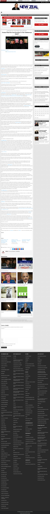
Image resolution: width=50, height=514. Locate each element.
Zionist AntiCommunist (4, 508)
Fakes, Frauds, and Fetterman (39, 67)
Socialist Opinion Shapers (23, 30)
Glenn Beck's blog (4, 406)
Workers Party (27, 420)
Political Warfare (4, 447)
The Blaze (2, 470)
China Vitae (39, 363)
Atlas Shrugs (3, 367)
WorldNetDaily (3, 506)
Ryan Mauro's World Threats (5, 460)
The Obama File (3, 476)
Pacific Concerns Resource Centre (43, 409)
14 (37, 111)
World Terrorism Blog (4, 504)
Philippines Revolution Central (42, 415)
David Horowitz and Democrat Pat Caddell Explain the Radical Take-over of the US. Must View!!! (42, 92)
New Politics (15, 433)
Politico (2, 449)
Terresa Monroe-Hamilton (14, 251)
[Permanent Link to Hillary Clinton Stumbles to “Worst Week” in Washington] (8, 277)
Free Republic (3, 398)
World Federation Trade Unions (43, 474)
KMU (38, 396)
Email (2, 340)
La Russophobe (3, 425)
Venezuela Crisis (3, 500)
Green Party (27, 383)
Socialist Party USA (16, 452)
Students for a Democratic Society (18, 454)
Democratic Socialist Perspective (43, 378)
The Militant (15, 460)
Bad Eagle (2, 373)
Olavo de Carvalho (4, 441)
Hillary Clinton (14, 94)
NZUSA (26, 403)
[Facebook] (44, 2)
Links (38, 405)
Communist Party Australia (42, 365)
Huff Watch (3, 408)
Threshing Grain (3, 489)
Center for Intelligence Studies (6, 379)
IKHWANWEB (40, 382)
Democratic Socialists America (18, 368)
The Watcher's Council (13, 247)
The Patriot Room (4, 478)
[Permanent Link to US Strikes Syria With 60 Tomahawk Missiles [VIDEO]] (8, 306)
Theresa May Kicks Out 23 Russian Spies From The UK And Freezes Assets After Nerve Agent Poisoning (25, 315)
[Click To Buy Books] (17, 27)
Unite (26, 416)
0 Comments (45, 124)
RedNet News (40, 457)
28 (37, 115)
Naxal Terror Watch (4, 434)
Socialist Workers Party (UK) (30, 457)
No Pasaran (3, 436)
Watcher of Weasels (21, 247)
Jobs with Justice (16, 418)
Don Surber (3, 68)
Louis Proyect (15, 422)
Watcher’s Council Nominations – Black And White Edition (16, 240)
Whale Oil (27, 369)
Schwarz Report (3, 462)
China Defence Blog (4, 383)
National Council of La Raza (17, 429)
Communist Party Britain (29, 437)
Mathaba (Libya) (28, 462)
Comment (3, 328)
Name (2, 339)
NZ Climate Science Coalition (30, 365)
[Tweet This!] (13, 249)
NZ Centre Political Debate (29, 363)
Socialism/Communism (16, 30)
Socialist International (41, 462)
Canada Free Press (4, 377)
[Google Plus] (45, 2)
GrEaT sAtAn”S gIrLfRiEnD (5, 82)
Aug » (38, 117)
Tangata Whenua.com (28, 412)
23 (41, 113)
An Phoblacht (27, 435)
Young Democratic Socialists (17, 473)
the (4, 151)
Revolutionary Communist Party (18, 448)
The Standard (27, 414)
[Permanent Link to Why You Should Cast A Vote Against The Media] (25, 263)
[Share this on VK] (23, 249)
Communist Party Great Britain (30, 439)
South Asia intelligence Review (6, 466)
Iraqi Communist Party (41, 386)
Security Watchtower (4, 464)
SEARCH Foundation (41, 417)
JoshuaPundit (3, 92)
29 (39, 115)
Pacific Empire (27, 367)
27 (35, 115)
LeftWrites (39, 403)
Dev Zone (27, 374)
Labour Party (27, 393)
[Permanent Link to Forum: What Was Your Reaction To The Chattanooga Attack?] (17, 42)
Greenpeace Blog (28, 385)
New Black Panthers (16, 431)
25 (45, 113)
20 (35, 113)
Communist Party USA (16, 366)
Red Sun (39, 453)
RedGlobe (39, 455)
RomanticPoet (3, 458)
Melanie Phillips (3, 427)
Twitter (20, 230)
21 (37, 113)
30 (41, 115)
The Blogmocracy (4, 472)
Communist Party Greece (29, 441)
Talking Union (15, 456)
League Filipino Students (41, 401)
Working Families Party (17, 471)
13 (35, 111)
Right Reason (10, 164)
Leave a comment (19, 35)
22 (39, 113)
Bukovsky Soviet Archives (5, 375)
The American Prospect (17, 458)
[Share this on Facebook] (14, 249)
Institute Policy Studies (17, 413)
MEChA (14, 424)
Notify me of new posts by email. (7, 345)
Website (2, 342)
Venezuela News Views (4, 502)
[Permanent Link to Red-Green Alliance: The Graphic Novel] (37, 138)
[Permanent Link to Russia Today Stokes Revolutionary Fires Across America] (25, 292)
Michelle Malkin (3, 429)
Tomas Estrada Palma (4, 491)
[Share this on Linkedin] (18, 249)
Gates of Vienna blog (4, 404)
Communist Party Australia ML (42, 367)
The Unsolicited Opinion (5, 487)
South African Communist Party (30, 464)
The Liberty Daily (4, 474)
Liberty (12, 30)
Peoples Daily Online (41, 411)
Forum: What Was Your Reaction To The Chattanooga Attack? (17, 33)
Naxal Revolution (40, 407)
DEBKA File (3, 392)
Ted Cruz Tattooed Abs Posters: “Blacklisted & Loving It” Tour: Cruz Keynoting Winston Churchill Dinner (8, 300)
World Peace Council (41, 476)
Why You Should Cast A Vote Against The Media (25, 269)
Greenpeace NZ (27, 387)
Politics (9, 247)
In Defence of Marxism (41, 435)
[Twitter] (43, 2)
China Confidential (4, 381)
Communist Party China (41, 369)
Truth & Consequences (4, 493)
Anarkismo (39, 430)
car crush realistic (37, 98)
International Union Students (42, 443)
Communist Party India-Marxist (42, 374)
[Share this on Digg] (21, 249)
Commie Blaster (3, 385)
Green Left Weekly (41, 380)
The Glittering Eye (4, 190)
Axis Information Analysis (5, 369)
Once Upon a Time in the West (6, 443)
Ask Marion (3, 201)
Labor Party (15, 420)
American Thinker (4, 363)
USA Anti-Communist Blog (5, 495)
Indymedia (27, 389)
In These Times (15, 411)
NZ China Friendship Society (29, 399)
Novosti (26, 453)
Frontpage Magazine (4, 402)
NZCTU (26, 401)
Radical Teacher (15, 446)
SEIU (14, 450)
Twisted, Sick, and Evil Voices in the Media (43, 131)
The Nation (15, 462)
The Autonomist (3, 468)
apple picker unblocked (38, 95)
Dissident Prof (3, 396)
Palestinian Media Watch (5, 445)
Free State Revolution (4, 400)
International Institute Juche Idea (43, 384)
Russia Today (27, 455)
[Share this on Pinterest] (16, 249)
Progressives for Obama (17, 444)
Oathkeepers (9, 214)
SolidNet (39, 464)
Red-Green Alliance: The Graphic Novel (41, 70)
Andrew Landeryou (4, 365)
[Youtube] (46, 2)
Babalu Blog (3, 371)
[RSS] (47, 2)
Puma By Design (3, 74)
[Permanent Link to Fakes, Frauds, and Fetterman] (37, 124)
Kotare (26, 391)
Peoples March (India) (41, 413)
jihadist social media (27, 105)
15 (39, 111)
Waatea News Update (28, 418)
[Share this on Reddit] (19, 249)
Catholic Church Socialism (39, 72)
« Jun (35, 117)
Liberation (27, 395)
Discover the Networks (5, 394)
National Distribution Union (29, 397)
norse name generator (38, 91)
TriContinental (40, 466)
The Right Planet (3, 140)
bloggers (5, 247)
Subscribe (37, 46)
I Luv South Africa (4, 410)
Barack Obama (9, 30)
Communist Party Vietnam (42, 376)
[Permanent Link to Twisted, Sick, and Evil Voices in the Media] (37, 132)
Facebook (11, 230)
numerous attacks (18, 122)
